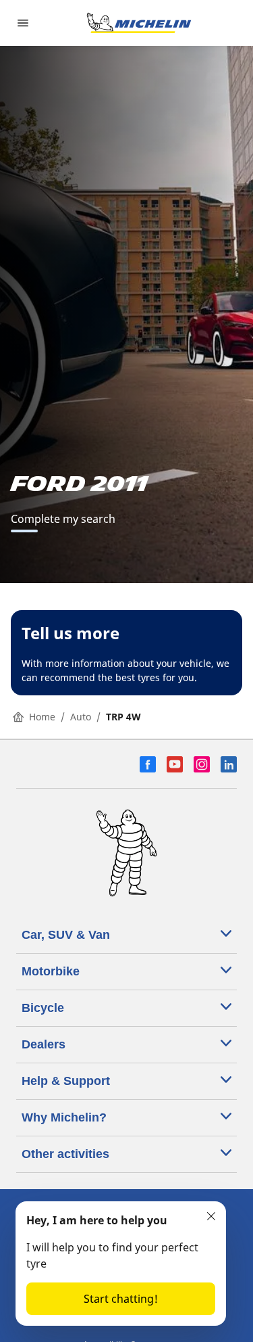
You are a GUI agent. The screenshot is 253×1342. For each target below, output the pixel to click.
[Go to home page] (139, 23)
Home (42, 716)
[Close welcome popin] (211, 1216)
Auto (80, 716)
